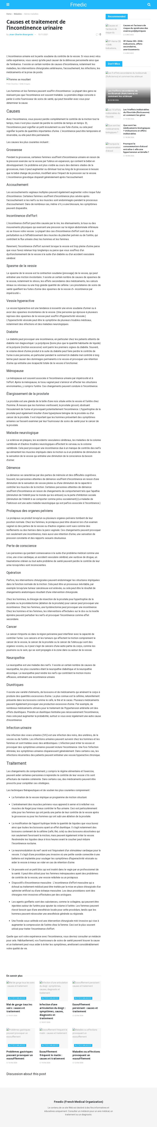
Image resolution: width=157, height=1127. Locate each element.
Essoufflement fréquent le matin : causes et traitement (52, 1055)
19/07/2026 (12, 1016)
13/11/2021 (43, 34)
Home (8, 14)
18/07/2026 (45, 1022)
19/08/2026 (129, 119)
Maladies (18, 14)
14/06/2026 (45, 1063)
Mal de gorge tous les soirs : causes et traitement (19, 1008)
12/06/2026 (78, 1063)
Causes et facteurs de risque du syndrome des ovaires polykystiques (135, 28)
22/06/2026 (78, 1016)
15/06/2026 (12, 1063)
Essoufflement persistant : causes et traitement (85, 1008)
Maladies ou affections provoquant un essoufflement (86, 1055)
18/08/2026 (129, 137)
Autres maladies (31, 14)
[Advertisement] (54, 45)
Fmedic (78, 4)
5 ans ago (129, 35)
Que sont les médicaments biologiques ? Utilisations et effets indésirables (136, 129)
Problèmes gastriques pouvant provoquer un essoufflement (19, 1055)
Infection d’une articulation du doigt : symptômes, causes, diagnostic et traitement (52, 1011)
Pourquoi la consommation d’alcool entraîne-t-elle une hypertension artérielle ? (136, 147)
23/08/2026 (114, 100)
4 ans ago (129, 53)
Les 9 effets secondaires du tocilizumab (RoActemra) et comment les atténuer (123, 93)
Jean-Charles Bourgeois (21, 34)
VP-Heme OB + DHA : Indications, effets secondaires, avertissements (133, 45)
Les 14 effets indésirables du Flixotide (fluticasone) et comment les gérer (136, 112)
